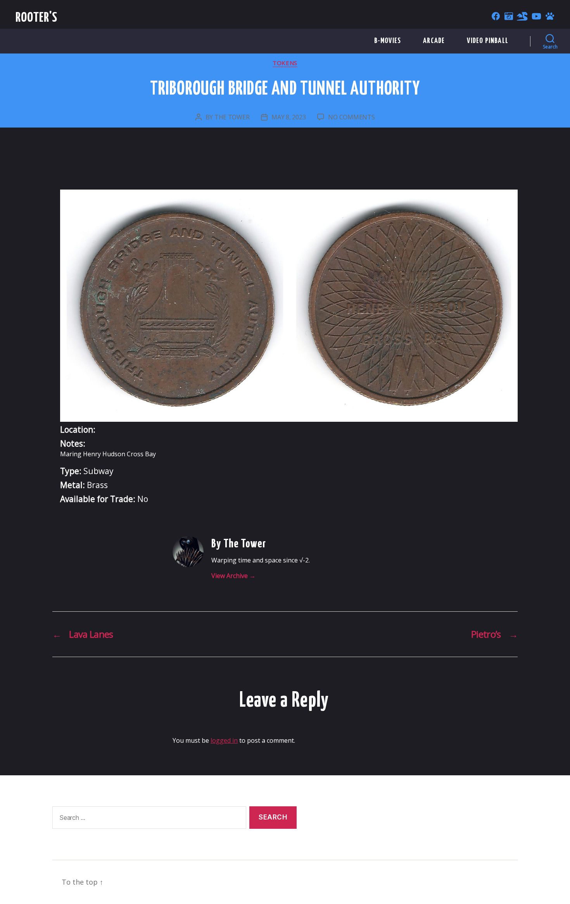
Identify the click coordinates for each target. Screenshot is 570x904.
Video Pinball (487, 41)
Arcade (434, 41)
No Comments (351, 117)
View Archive (233, 575)
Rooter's (37, 18)
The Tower (232, 117)
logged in (224, 740)
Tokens (285, 63)
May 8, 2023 (288, 117)
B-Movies (387, 41)
